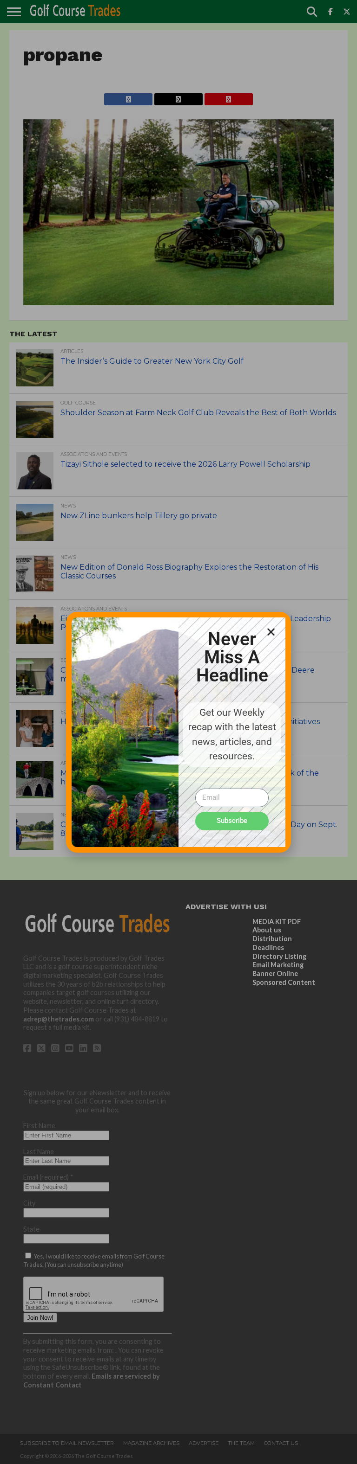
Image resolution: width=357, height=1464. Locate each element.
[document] (178, 732)
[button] (271, 632)
